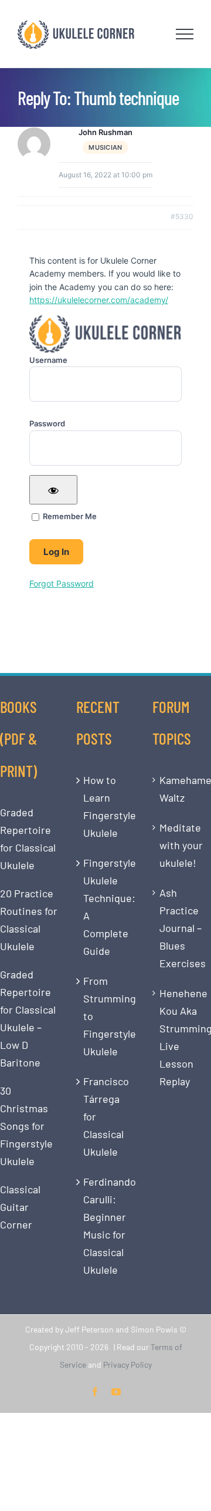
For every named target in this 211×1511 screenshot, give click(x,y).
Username (48, 360)
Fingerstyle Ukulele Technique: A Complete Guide (106, 906)
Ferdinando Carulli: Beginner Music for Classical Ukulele (106, 1225)
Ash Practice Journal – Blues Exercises (182, 928)
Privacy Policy (127, 1364)
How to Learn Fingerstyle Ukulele (106, 806)
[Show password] (53, 489)
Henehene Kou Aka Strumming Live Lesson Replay (182, 1037)
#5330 (182, 216)
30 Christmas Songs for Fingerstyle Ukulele (26, 1125)
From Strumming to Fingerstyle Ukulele (106, 1016)
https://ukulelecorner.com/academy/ (98, 300)
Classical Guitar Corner (20, 1207)
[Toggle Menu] (185, 34)
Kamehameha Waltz (182, 788)
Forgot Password (61, 583)
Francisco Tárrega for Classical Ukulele (106, 1116)
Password (47, 423)
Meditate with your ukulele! (181, 845)
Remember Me (69, 516)
